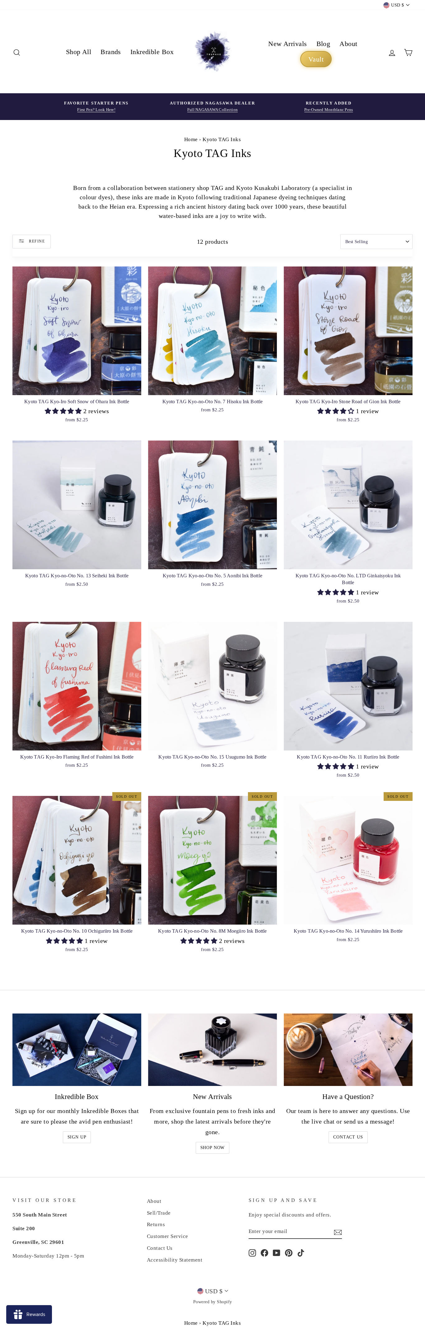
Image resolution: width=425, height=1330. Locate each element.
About (348, 44)
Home (191, 139)
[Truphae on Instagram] (252, 1252)
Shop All (78, 52)
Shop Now (212, 1147)
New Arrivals (287, 44)
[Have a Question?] (348, 1050)
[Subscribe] (338, 1231)
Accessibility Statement (175, 1260)
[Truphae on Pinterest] (288, 1252)
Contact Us (348, 1137)
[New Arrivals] (212, 1050)
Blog (323, 44)
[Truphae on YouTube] (276, 1252)
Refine (36, 241)
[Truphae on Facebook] (264, 1252)
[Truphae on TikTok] (301, 1252)
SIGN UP (77, 1137)
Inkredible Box (152, 52)
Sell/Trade (159, 1213)
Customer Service (167, 1236)
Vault (316, 59)
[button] (64, 411)
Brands (110, 52)
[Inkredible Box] (76, 1050)
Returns (156, 1224)
